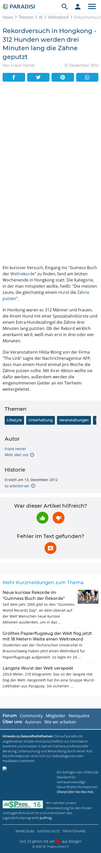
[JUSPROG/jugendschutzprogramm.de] (23, 804)
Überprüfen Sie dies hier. (75, 791)
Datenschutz (48, 831)
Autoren (33, 722)
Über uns (12, 721)
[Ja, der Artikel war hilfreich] (42, 518)
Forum (10, 715)
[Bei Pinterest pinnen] (63, 77)
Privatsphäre (74, 831)
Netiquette (79, 716)
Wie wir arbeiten (60, 722)
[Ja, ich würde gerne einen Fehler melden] (50, 548)
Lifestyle (14, 420)
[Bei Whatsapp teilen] (87, 77)
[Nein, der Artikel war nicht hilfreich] (58, 518)
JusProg (46, 817)
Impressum (25, 831)
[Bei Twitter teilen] (38, 77)
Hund (63, 292)
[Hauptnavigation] (91, 6)
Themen (25, 17)
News (8, 17)
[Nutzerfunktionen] (77, 6)
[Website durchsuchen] (64, 6)
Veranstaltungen (74, 420)
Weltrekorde (22, 274)
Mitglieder (56, 716)
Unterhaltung (40, 420)
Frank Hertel (15, 448)
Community (31, 716)
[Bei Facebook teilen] (14, 77)
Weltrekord (58, 17)
